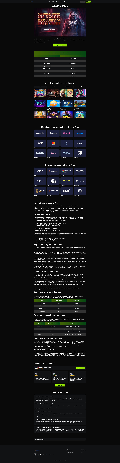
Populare (39, 86)
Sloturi (79, 86)
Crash (66, 86)
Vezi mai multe (60, 385)
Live (52, 86)
